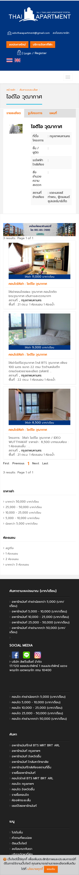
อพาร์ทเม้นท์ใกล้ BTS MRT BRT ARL (36, 745)
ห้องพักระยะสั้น (21, 800)
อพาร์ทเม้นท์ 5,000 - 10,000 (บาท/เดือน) (39, 611)
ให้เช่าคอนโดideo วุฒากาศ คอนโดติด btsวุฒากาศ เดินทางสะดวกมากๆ (33, 294)
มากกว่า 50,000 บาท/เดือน (22, 502)
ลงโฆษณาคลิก (61, 33)
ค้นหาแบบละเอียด (28, 89)
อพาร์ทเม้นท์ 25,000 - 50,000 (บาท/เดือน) (41, 622)
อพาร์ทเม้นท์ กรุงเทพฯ (26, 751)
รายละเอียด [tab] (14, 113)
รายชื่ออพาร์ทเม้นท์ (23, 773)
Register (41, 53)
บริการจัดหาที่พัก (42, 44)
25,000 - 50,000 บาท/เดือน (23, 507)
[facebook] (15, 656)
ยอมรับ (51, 869)
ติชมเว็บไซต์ (19, 843)
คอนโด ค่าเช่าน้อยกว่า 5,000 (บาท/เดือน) (39, 697)
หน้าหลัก (10, 89)
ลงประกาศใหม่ (17, 44)
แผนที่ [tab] (53, 113)
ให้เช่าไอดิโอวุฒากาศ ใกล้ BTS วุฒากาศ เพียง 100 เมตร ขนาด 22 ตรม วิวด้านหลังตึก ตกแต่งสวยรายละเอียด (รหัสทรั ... (38, 367)
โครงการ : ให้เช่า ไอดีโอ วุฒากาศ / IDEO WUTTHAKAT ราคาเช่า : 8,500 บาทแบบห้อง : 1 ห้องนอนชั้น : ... (38, 442)
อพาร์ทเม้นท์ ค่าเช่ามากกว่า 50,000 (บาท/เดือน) (37, 630)
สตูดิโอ (9, 548)
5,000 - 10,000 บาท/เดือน (22, 518)
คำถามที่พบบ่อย (22, 838)
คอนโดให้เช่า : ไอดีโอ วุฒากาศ (28, 284)
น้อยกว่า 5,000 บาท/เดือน (21, 524)
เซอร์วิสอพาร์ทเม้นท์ (24, 806)
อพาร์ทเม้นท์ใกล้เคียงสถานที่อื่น (31, 767)
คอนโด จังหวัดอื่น (23, 789)
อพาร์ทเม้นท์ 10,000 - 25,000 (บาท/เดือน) (40, 617)
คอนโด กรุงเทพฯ (23, 784)
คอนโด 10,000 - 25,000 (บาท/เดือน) (37, 708)
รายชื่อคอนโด (20, 795)
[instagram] (37, 656)
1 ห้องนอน (36, 304)
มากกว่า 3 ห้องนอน (17, 565)
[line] (26, 656)
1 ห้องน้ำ (49, 304)
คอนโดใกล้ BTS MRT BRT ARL (32, 778)
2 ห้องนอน (12, 559)
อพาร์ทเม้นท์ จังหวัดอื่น (26, 756)
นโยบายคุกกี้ (35, 869)
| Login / (28, 53)
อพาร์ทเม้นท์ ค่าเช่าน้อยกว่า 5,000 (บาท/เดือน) (36, 604)
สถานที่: (25, 300)
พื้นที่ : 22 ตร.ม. (19, 380)
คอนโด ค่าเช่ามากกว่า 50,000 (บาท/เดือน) (39, 719)
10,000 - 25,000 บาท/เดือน (23, 513)
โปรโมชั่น (17, 832)
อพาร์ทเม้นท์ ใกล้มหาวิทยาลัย (30, 762)
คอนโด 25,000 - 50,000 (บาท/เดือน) (37, 713)
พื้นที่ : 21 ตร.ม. (18, 304)
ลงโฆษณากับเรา (22, 849)
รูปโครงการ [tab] (35, 113)
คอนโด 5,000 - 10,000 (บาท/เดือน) (36, 702)
